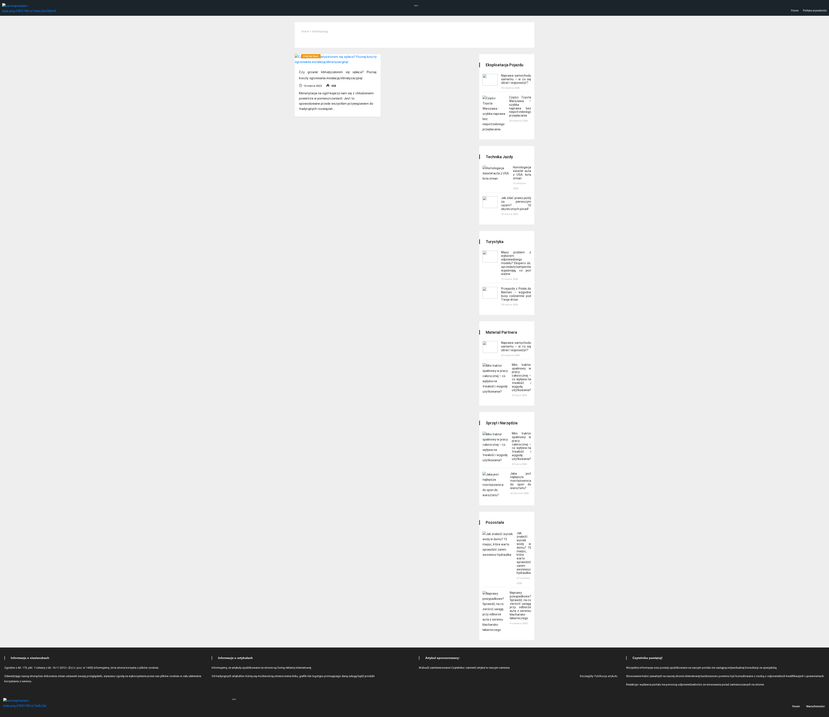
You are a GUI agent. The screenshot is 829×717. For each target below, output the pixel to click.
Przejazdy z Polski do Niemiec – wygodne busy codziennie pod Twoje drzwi (516, 294)
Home (305, 31)
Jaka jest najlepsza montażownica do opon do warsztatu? (520, 481)
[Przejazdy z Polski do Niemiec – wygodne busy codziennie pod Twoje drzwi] (490, 293)
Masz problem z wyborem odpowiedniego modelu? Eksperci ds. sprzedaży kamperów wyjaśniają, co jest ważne (516, 263)
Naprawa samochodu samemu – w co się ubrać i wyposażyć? (516, 79)
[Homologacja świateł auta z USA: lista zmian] (496, 173)
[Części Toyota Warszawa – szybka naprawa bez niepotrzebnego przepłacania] (494, 114)
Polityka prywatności (815, 10)
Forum (795, 10)
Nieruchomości (815, 706)
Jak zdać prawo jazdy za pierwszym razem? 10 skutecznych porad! (516, 203)
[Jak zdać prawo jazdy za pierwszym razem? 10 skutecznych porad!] (490, 202)
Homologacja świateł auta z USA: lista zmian (522, 173)
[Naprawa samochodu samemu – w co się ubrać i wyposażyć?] (490, 80)
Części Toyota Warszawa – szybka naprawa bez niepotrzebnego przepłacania (520, 106)
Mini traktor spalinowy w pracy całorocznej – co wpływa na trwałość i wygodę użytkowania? (521, 377)
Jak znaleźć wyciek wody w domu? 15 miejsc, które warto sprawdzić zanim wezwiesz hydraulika (524, 553)
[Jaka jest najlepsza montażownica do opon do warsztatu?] (495, 485)
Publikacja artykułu (605, 676)
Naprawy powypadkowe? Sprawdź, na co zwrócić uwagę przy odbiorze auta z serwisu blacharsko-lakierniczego (520, 605)
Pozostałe (310, 56)
